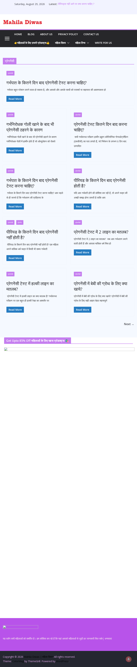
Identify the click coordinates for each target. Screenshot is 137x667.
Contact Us (91, 34)
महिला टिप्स (80, 42)
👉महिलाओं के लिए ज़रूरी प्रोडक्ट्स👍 (31, 42)
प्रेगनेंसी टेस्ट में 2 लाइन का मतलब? (101, 232)
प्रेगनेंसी (10, 73)
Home (18, 34)
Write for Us (103, 42)
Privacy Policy (68, 34)
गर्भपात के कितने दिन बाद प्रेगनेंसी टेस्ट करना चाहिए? (46, 83)
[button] (68, 42)
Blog (31, 34)
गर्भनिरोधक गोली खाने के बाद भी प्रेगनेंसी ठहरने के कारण (30, 127)
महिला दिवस (60, 42)
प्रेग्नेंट (20, 222)
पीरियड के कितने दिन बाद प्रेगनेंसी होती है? (99, 183)
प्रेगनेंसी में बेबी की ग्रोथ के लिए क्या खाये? (100, 286)
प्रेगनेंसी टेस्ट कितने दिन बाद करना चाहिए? (100, 127)
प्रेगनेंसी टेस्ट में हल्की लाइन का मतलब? (30, 286)
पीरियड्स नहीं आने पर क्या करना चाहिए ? (76, 4)
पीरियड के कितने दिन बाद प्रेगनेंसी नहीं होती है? (32, 234)
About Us (46, 34)
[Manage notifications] (128, 659)
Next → (129, 324)
